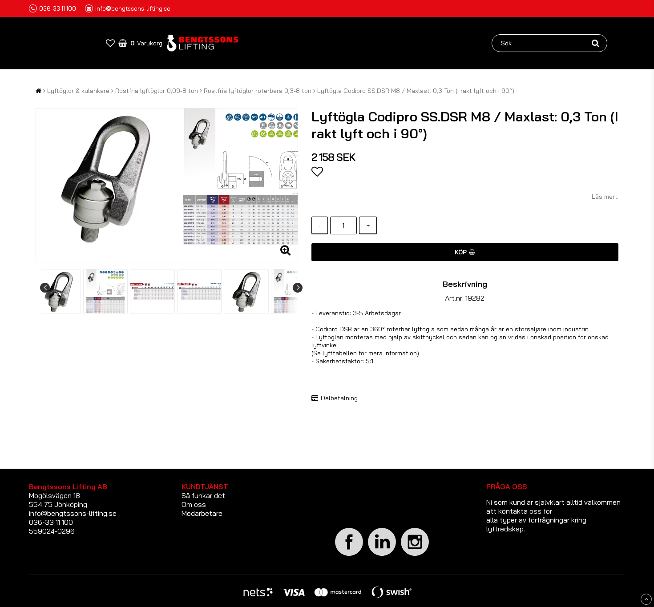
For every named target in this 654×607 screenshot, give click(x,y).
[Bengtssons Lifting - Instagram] (415, 554)
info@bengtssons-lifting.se (132, 8)
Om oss (194, 504)
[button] (110, 42)
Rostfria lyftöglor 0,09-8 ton (156, 91)
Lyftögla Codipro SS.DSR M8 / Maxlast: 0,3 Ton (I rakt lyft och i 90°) (415, 91)
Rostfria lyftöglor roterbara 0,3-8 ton (257, 91)
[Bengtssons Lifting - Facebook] (349, 554)
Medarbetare (202, 513)
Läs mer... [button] (605, 197)
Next (298, 288)
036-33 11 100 (57, 8)
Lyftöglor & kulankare (78, 91)
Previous (45, 288)
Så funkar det (203, 495)
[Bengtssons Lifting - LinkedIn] (382, 556)
